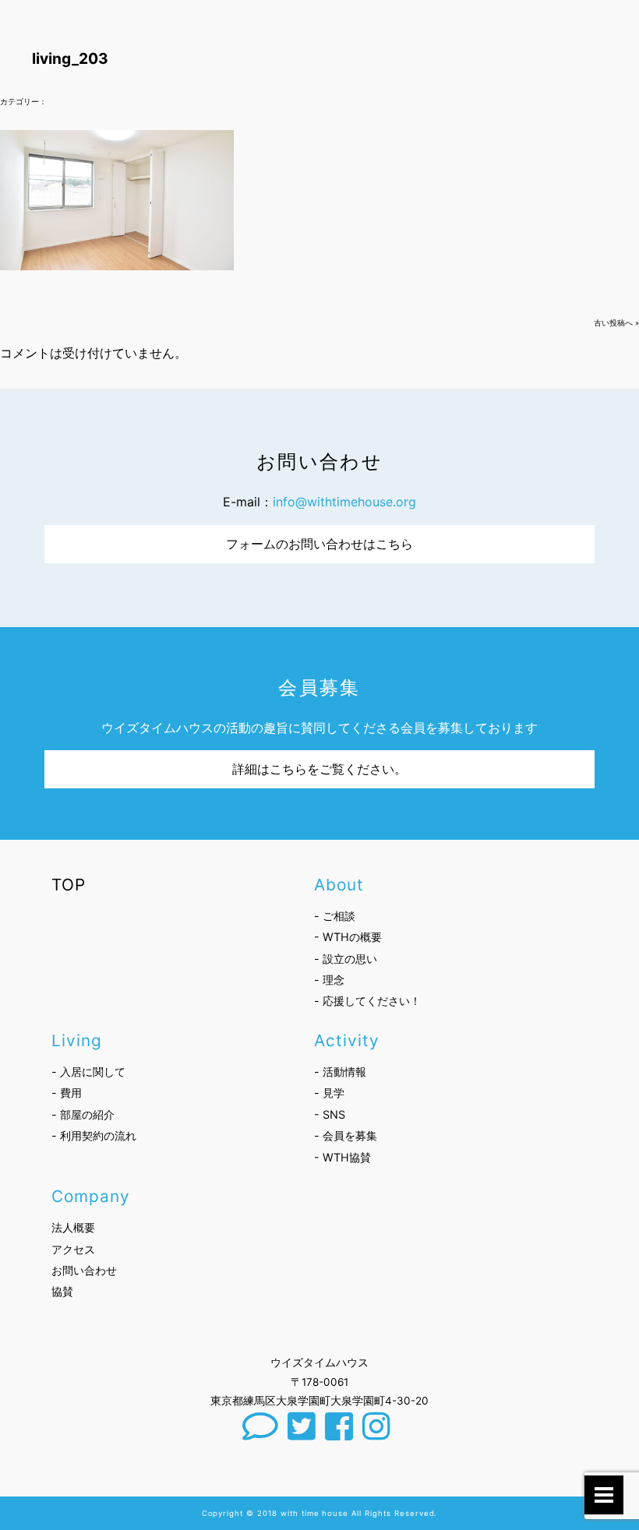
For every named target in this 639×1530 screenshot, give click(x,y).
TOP (68, 884)
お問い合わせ (84, 1270)
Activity (347, 1040)
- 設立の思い (345, 958)
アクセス (73, 1249)
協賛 (62, 1291)
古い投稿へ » (616, 323)
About (339, 884)
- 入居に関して (88, 1071)
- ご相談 (334, 915)
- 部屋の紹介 (83, 1114)
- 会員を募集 (345, 1135)
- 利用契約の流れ (93, 1135)
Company (90, 1196)
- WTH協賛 (342, 1157)
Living (76, 1040)
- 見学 (329, 1092)
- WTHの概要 (348, 936)
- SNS (329, 1114)
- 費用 (66, 1092)
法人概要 (73, 1227)
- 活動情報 (340, 1071)
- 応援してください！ (367, 1000)
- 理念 (329, 979)
